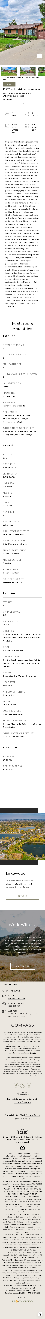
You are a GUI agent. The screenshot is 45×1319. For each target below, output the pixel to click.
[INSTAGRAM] (22, 1085)
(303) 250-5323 (14, 1006)
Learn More (34, 1076)
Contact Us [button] (22, 966)
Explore (22, 896)
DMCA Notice (22, 1118)
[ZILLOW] (29, 1085)
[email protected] (22, 1142)
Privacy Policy (32, 1115)
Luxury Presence (22, 1102)
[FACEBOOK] (16, 1085)
